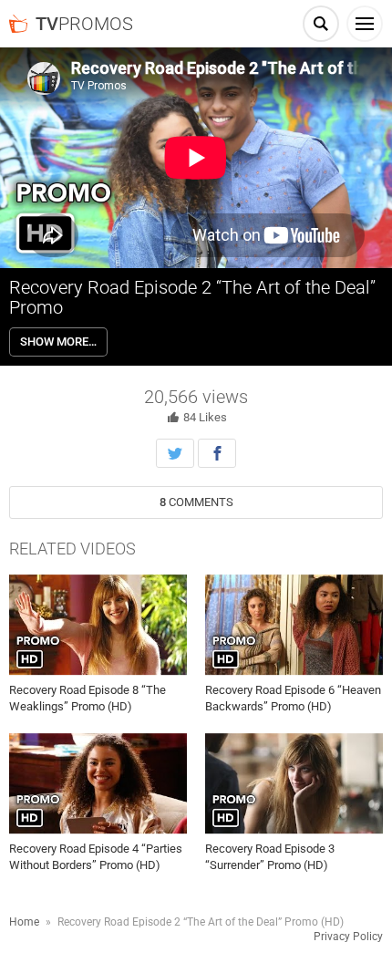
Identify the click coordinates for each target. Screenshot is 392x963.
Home (24, 922)
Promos (84, 24)
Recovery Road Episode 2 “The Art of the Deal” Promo (192, 297)
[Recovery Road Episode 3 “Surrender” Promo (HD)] (294, 784)
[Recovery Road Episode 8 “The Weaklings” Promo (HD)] (98, 625)
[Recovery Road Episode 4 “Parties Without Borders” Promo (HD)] (98, 784)
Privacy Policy (348, 936)
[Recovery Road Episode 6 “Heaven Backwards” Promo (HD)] (294, 625)
